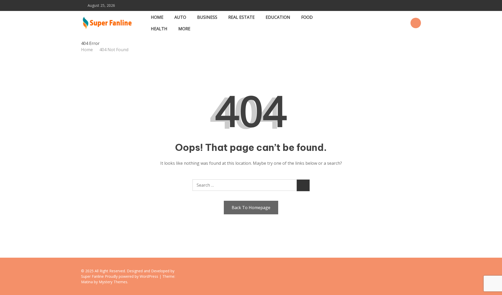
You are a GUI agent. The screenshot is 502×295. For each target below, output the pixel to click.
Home (157, 17)
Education (278, 17)
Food (307, 17)
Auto (180, 17)
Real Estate (241, 17)
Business (207, 17)
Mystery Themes (113, 281)
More (184, 29)
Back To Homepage (251, 207)
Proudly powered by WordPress (132, 276)
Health (159, 29)
